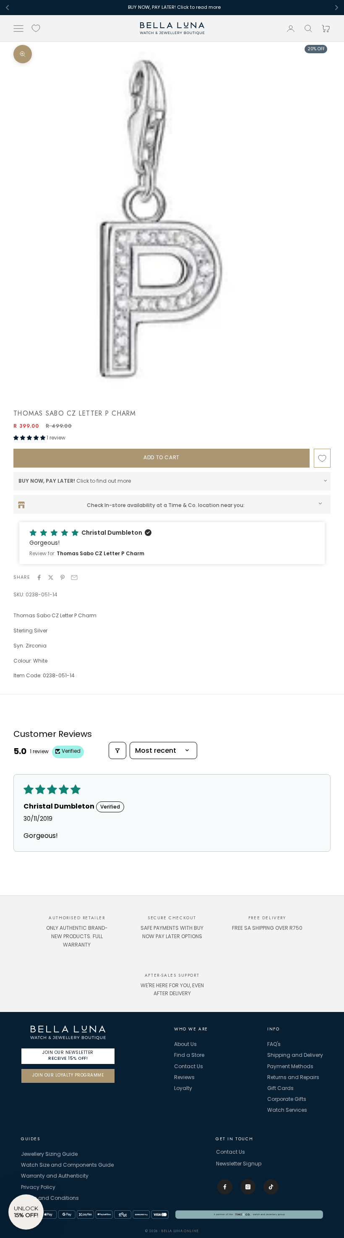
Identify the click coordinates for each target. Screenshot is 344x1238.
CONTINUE (172, 674)
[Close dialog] (228, 546)
